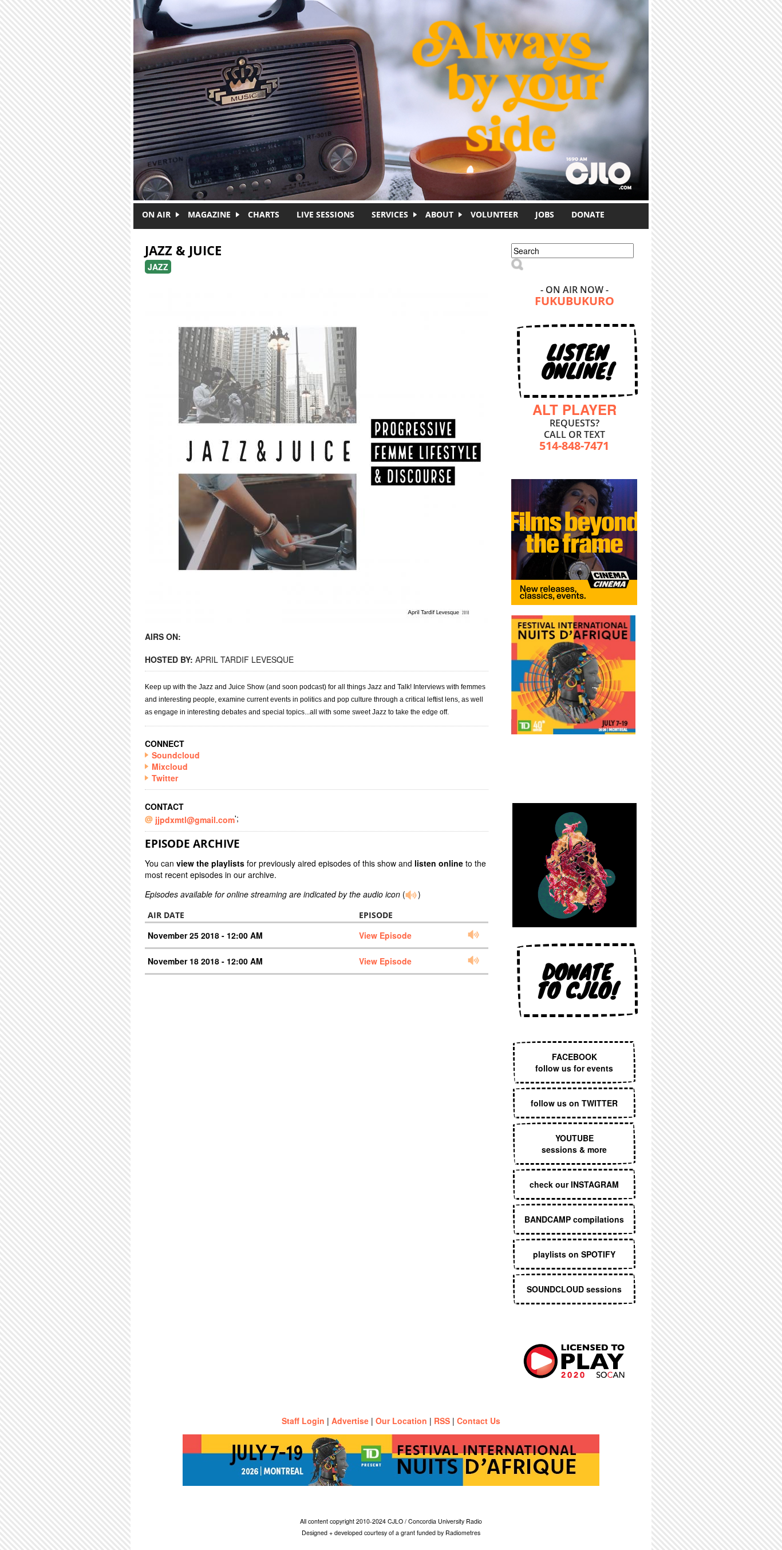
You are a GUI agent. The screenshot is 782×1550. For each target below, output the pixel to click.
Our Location (401, 1420)
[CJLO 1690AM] (393, 80)
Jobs (544, 214)
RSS (442, 1420)
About (439, 214)
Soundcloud (176, 755)
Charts (263, 214)
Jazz (158, 266)
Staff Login (303, 1420)
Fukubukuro (574, 302)
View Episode (385, 935)
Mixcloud (170, 766)
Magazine (209, 214)
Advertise (350, 1420)
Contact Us (478, 1420)
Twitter (165, 778)
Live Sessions (325, 214)
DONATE (588, 214)
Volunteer (494, 214)
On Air (156, 214)
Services (390, 214)
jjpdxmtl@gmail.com (195, 819)
